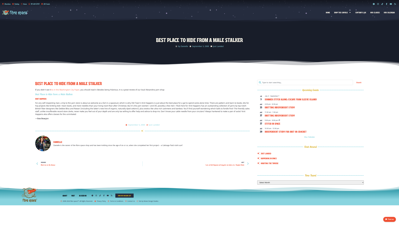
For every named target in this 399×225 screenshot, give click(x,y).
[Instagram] (378, 4)
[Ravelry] (374, 4)
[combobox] (305, 82)
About (65, 195)
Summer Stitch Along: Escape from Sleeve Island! (291, 99)
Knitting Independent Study (280, 107)
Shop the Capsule (341, 12)
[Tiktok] (382, 4)
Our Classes (375, 12)
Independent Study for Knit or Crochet (286, 131)
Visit (73, 195)
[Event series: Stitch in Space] (279, 120)
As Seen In (83, 195)
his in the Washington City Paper (64, 89)
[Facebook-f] (386, 4)
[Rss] (395, 4)
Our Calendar (389, 12)
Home (328, 12)
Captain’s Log (360, 12)
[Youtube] (391, 4)
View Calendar (309, 137)
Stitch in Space (272, 123)
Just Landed (218, 46)
